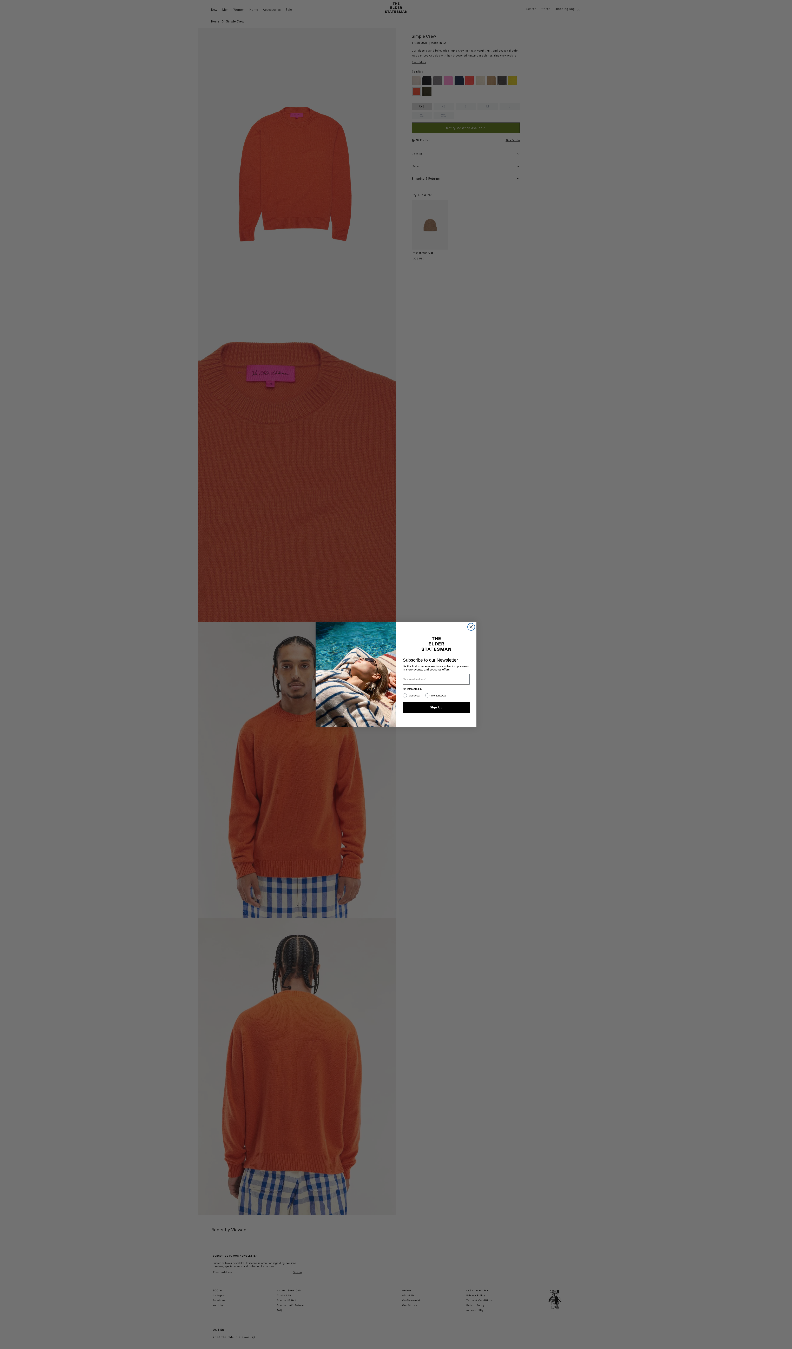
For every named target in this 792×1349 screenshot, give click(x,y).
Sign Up (436, 707)
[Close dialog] (471, 626)
